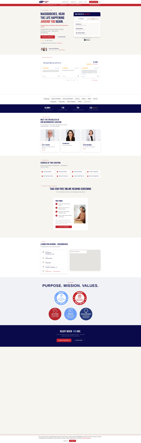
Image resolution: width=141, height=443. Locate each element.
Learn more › (59, 43)
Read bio (84, 148)
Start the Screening (64, 226)
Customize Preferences (86, 438)
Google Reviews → (48, 271)
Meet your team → (62, 49)
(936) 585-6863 (62, 36)
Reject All (66, 440)
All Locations (45, 10)
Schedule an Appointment (47, 36)
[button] (50, 135)
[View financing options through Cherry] (87, 40)
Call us (93, 18)
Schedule (82, 18)
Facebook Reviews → (57, 271)
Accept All (72, 440)
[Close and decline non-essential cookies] (77, 441)
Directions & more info (95, 4)
